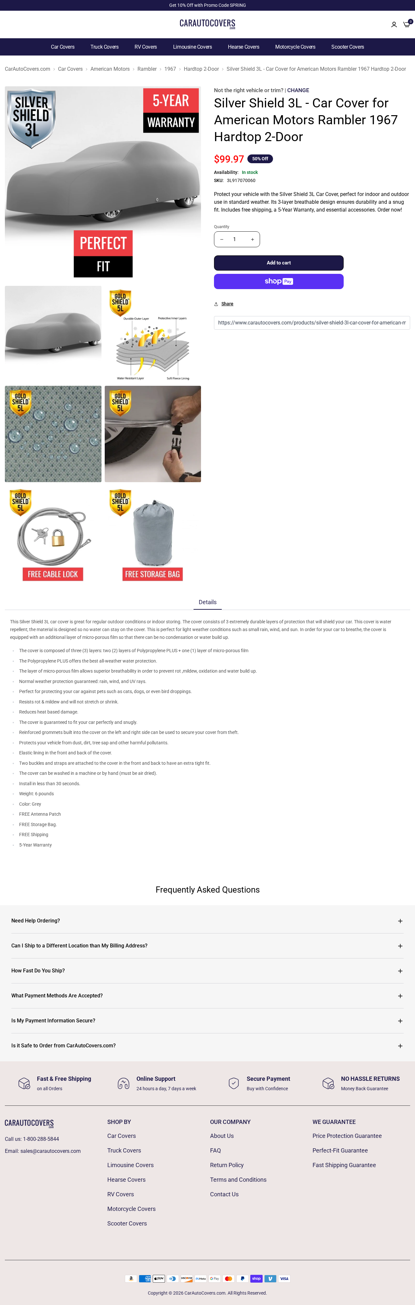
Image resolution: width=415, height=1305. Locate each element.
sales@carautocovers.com (50, 1151)
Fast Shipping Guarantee (344, 1165)
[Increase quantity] (252, 239)
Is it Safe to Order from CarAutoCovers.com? (63, 1046)
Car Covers (62, 47)
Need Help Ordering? (35, 921)
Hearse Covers (243, 47)
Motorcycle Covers (295, 47)
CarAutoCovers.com (27, 69)
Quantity (221, 226)
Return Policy (227, 1165)
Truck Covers (104, 47)
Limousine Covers (192, 47)
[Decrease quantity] (221, 239)
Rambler (147, 69)
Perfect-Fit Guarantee (340, 1150)
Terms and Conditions (238, 1179)
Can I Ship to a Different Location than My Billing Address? (79, 946)
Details (208, 602)
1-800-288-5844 (41, 1139)
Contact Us (224, 1194)
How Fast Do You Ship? (38, 971)
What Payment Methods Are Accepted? (57, 996)
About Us (222, 1135)
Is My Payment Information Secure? (53, 1021)
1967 (170, 69)
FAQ (215, 1150)
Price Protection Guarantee (347, 1135)
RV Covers (146, 47)
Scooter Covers (347, 47)
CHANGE (298, 90)
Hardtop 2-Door (201, 69)
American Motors (110, 69)
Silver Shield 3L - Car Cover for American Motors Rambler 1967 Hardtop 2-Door (316, 69)
